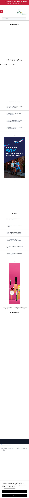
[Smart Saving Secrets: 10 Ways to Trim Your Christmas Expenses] (2, 232)
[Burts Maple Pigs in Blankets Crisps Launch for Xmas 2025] (2, 106)
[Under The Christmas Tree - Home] (6, 445)
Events (2, 475)
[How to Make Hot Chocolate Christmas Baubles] (2, 218)
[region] (14, 489)
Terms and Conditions (6, 462)
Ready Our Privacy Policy (9, 488)
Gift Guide (3, 473)
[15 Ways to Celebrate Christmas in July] (2, 247)
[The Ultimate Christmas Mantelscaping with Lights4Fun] (2, 240)
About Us (3, 456)
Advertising (4, 460)
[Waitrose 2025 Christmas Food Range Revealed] (2, 114)
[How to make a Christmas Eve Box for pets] (2, 225)
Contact (3, 458)
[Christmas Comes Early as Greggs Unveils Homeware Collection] (2, 121)
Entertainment (4, 469)
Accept (14, 491)
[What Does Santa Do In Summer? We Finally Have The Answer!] (2, 128)
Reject (14, 495)
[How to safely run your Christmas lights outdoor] (2, 254)
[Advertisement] (14, 40)
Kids (2, 471)
